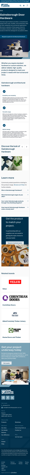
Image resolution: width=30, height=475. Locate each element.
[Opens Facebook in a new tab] (8, 398)
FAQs (2, 444)
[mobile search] (20, 5)
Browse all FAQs (19, 185)
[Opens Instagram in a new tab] (3, 398)
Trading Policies (20, 462)
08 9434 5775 (6, 405)
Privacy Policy (27, 462)
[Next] (27, 147)
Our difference (5, 435)
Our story (3, 428)
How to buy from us (20, 428)
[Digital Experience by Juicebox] (15, 472)
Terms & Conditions (13, 462)
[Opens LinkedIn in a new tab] (12, 398)
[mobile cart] (23, 5)
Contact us (18, 430)
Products (3, 422)
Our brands (4, 430)
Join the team (18, 437)
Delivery (3, 432)
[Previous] (22, 147)
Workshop (18, 422)
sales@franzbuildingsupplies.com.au (12, 407)
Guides (3, 441)
